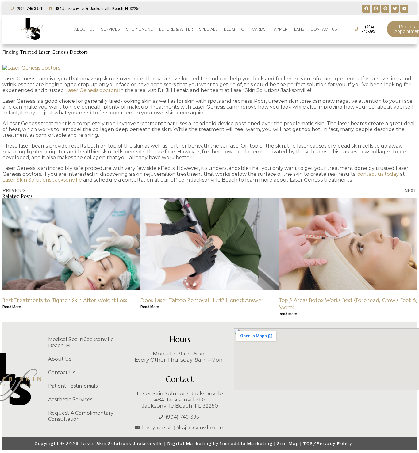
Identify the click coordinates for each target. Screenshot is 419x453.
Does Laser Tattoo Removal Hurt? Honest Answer (201, 300)
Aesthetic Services (70, 399)
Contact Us (61, 372)
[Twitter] (395, 9)
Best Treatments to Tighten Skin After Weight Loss (64, 300)
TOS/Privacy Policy (327, 443)
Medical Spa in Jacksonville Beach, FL (81, 342)
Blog (229, 29)
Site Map (288, 443)
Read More (11, 307)
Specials (208, 29)
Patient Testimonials (73, 386)
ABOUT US (84, 29)
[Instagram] (376, 9)
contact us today (378, 174)
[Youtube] (404, 9)
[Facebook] (366, 9)
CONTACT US (323, 29)
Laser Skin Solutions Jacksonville (42, 180)
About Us (59, 359)
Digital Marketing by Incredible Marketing (220, 443)
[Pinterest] (385, 9)
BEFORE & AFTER (176, 29)
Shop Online (139, 29)
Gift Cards (253, 29)
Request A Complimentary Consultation (80, 416)
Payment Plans (288, 29)
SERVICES (110, 29)
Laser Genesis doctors (91, 90)
